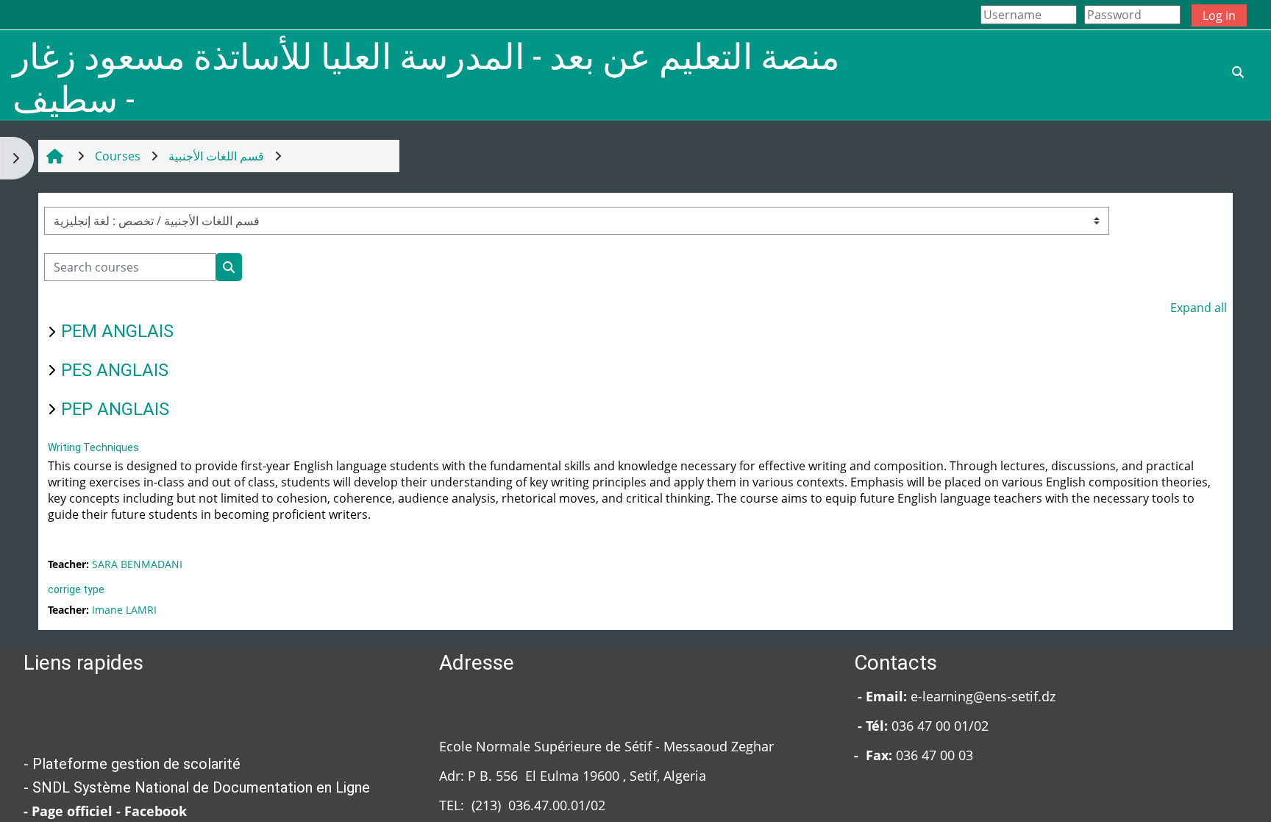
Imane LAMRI (124, 610)
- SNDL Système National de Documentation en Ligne (197, 787)
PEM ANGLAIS (117, 331)
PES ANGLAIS (114, 370)
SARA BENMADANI (137, 564)
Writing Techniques (93, 447)
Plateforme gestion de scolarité (136, 764)
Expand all (1198, 308)
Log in (1219, 15)
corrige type (76, 589)
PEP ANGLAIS (115, 409)
